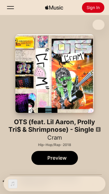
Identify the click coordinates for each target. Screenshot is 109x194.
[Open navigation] (10, 7)
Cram (54, 137)
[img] (54, 7)
